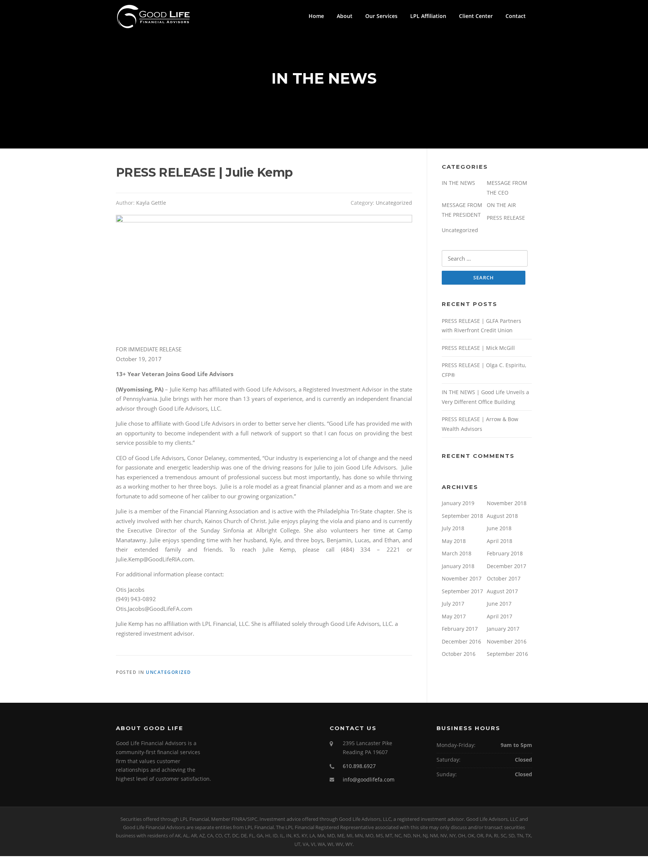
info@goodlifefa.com (368, 779)
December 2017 (506, 566)
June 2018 (499, 528)
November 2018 (506, 503)
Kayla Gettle (151, 202)
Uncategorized (394, 202)
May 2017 (454, 616)
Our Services (381, 16)
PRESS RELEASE (506, 217)
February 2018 (505, 553)
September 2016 (507, 653)
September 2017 (462, 591)
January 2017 (503, 628)
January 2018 (458, 566)
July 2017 (453, 603)
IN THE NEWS (458, 182)
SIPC (252, 819)
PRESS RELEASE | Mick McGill (478, 347)
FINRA (238, 819)
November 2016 (506, 641)
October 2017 (503, 578)
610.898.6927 (359, 766)
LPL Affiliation (428, 16)
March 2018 (456, 553)
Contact (516, 16)
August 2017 (502, 591)
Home (316, 16)
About (344, 16)
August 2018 (502, 515)
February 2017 (460, 628)
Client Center (476, 16)
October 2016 (459, 653)
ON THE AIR (501, 204)
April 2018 (499, 540)
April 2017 (499, 616)
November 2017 (462, 578)
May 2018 (454, 540)
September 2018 (462, 515)
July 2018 (453, 528)
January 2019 (458, 503)
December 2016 (461, 641)
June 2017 (499, 603)
